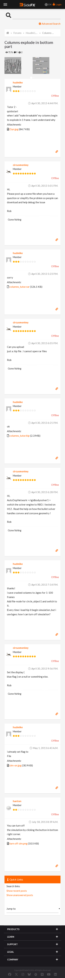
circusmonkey (20, 165)
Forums (18, 32)
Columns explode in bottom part (48, 32)
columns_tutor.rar (20, 286)
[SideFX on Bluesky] (29, 974)
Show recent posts (16, 890)
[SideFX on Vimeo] (42, 974)
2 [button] (33, 78)
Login (58, 4)
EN (49, 4)
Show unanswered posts (19, 895)
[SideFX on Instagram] (23, 974)
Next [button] (7, 65)
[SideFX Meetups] (35, 974)
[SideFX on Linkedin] (55, 974)
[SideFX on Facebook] (9, 974)
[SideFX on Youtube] (48, 974)
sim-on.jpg (16, 765)
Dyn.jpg (14, 129)
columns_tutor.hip (20, 435)
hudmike (18, 82)
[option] (18, 65)
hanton (17, 801)
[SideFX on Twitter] (16, 974)
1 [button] (31, 78)
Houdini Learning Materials (32, 32)
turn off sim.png (19, 843)
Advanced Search (50, 23)
